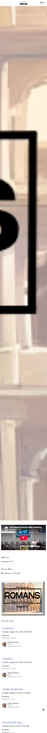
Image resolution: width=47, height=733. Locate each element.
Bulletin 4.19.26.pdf (12, 573)
